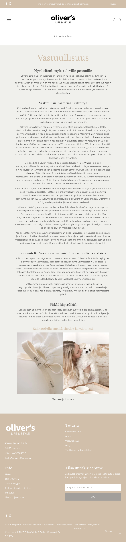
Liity (93, 496)
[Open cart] (119, 19)
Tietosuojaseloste (14, 497)
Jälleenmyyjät (12, 483)
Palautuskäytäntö (13, 525)
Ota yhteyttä (12, 479)
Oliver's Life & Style (35, 532)
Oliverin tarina (73, 431)
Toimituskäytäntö (64, 525)
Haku (8, 474)
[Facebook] (6, 4)
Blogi (68, 445)
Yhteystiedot (94, 525)
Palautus (9, 492)
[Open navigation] (19, 19)
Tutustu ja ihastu (63, 399)
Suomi (113, 4)
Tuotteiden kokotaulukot (78, 450)
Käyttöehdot (48, 525)
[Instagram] (10, 4)
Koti (55, 36)
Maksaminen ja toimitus (18, 488)
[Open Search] (114, 19)
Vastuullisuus (72, 440)
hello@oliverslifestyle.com (19, 458)
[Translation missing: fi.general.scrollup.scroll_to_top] (120, 533)
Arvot (68, 436)
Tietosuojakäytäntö (32, 525)
